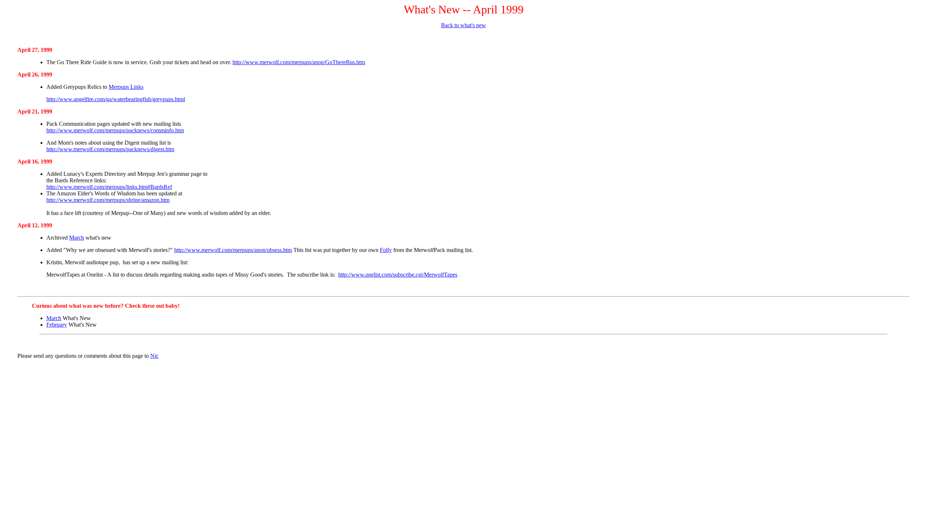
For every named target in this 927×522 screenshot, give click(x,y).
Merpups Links (126, 87)
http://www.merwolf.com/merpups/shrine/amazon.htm (107, 200)
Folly (386, 250)
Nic (154, 356)
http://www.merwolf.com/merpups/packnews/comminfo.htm (115, 130)
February (56, 325)
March (76, 238)
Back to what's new (463, 25)
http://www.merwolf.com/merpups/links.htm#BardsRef (109, 187)
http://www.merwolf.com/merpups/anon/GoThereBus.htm (298, 62)
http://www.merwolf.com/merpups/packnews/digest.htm (110, 149)
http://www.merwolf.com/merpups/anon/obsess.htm (233, 250)
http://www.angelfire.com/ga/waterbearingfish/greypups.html (115, 99)
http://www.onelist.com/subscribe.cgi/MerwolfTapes (397, 275)
